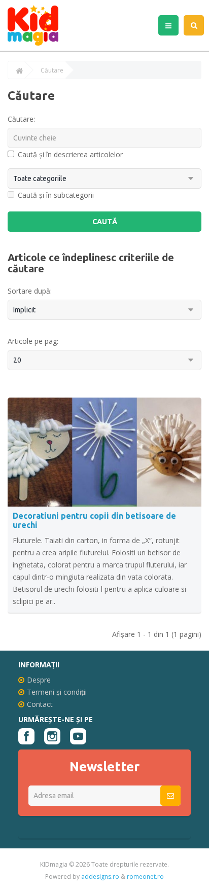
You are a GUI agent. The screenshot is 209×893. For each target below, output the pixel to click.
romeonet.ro (145, 876)
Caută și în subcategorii (56, 195)
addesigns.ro (100, 876)
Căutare (52, 70)
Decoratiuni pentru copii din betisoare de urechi (94, 520)
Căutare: (21, 119)
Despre (39, 680)
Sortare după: (30, 291)
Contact (40, 704)
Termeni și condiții (57, 692)
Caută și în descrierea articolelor (70, 154)
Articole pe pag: (33, 341)
